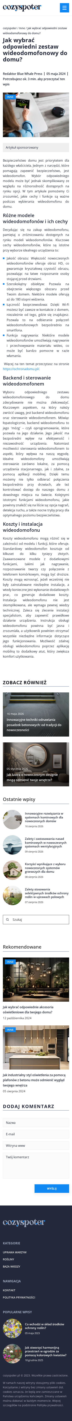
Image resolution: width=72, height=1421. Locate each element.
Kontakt (9, 1290)
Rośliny (8, 1259)
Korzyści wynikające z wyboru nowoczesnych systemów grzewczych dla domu (45, 867)
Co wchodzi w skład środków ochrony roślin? (44, 1326)
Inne (10, 97)
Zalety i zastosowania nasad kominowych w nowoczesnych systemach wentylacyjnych (46, 842)
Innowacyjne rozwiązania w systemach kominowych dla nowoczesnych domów (44, 817)
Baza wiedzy (11, 1266)
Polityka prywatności (19, 1297)
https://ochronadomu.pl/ (21, 369)
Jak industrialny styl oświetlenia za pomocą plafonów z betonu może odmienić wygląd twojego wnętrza (34, 1080)
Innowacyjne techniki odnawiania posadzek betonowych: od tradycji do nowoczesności (34, 725)
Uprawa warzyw (14, 1252)
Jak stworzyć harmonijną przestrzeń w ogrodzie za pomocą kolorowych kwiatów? (45, 1351)
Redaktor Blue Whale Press (22, 74)
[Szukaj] (7, 919)
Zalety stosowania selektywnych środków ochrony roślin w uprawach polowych (47, 893)
